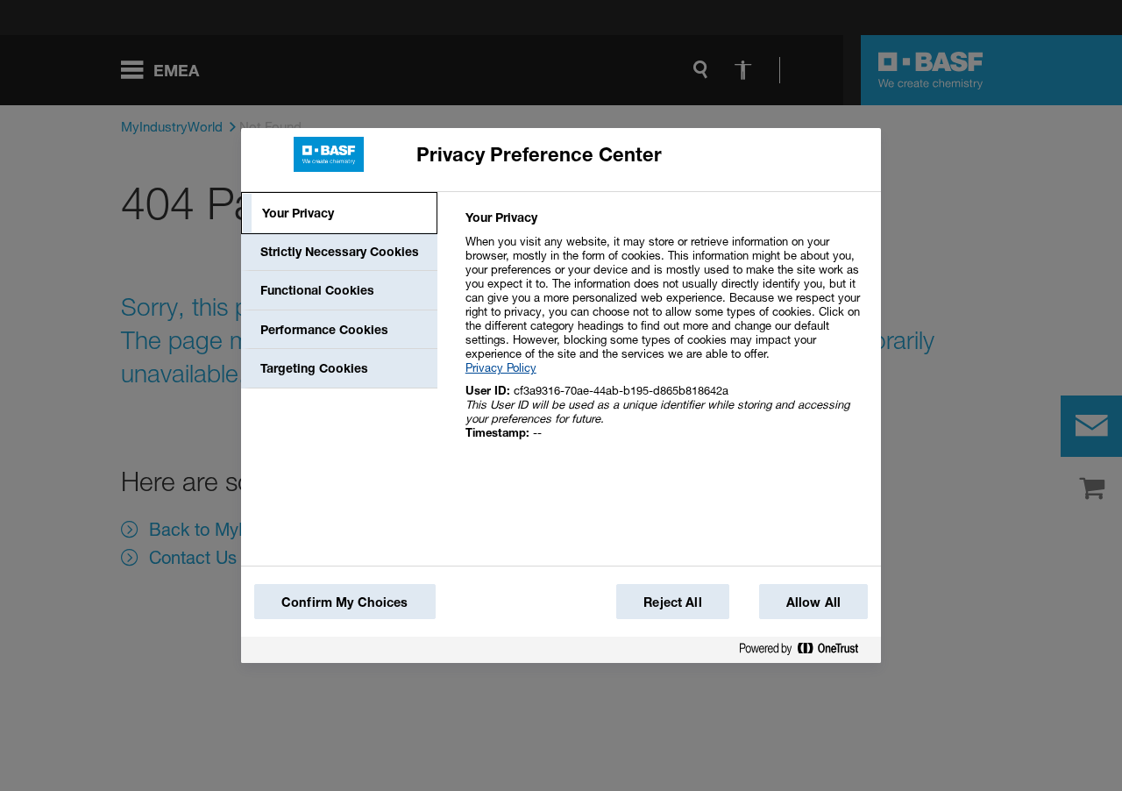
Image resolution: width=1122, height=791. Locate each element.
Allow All (813, 602)
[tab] (339, 213)
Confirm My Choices (344, 602)
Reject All (672, 602)
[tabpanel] (666, 335)
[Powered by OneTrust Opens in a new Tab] (805, 652)
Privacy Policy (500, 367)
